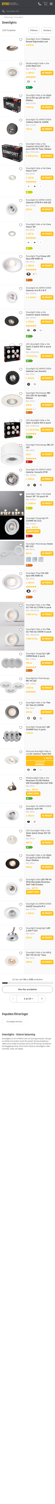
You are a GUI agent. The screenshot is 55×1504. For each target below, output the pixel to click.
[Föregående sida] (13, 998)
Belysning (9, 17)
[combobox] (27, 998)
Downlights (18, 17)
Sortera (47, 30)
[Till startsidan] (10, 3)
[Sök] (3, 11)
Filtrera (33, 30)
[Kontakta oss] (39, 3)
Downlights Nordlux (14, 1021)
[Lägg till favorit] (21, 40)
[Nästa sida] (42, 998)
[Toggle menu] (51, 4)
